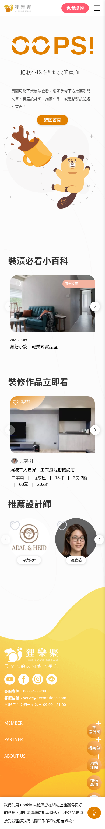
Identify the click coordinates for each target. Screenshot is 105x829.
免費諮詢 (75, 8)
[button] (10, 306)
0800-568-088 (35, 691)
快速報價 (94, 782)
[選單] (97, 8)
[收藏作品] (16, 402)
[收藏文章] (18, 283)
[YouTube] (9, 679)
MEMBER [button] (13, 723)
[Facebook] (23, 679)
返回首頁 (52, 120)
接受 (94, 813)
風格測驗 (94, 765)
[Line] (51, 679)
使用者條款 (62, 820)
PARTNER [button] (13, 739)
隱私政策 (41, 820)
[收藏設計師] (15, 525)
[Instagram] (37, 679)
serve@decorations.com (44, 697)
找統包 (94, 748)
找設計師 (94, 729)
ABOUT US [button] (15, 756)
